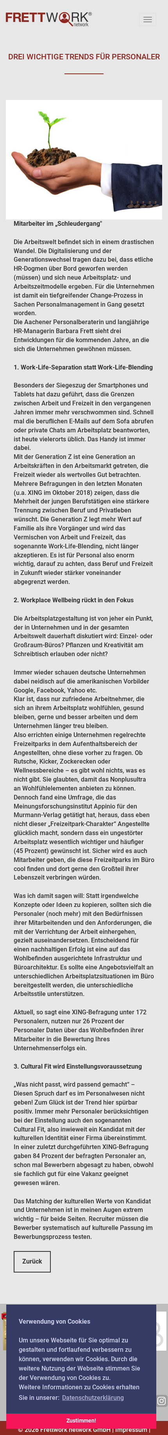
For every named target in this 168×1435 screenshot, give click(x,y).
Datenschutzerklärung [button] (93, 1397)
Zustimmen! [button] (81, 1420)
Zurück (32, 1261)
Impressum (131, 1429)
